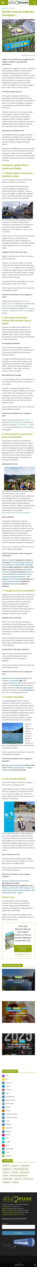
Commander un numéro (23, 948)
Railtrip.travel (6, 308)
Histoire (15, 1041)
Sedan (15, 1182)
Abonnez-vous (23, 954)
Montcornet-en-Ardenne (18, 1175)
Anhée (6, 1166)
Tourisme (11, 8)
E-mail (4, 1224)
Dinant (14, 1172)
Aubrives (24, 1008)
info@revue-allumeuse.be (15, 1208)
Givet (5, 1175)
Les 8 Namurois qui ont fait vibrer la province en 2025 (18, 1045)
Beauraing (25, 1166)
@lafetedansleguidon (15, 422)
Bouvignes (7, 1169)
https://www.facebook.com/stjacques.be (15, 513)
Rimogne (6, 1182)
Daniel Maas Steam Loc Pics (18, 311)
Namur (17, 1179)
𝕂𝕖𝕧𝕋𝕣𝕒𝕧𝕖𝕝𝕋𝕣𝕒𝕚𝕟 (8, 268)
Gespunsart (24, 1172)
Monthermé (7, 1179)
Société (4, 8)
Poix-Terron (27, 1179)
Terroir (8, 1008)
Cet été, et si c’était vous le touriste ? (18, 981)
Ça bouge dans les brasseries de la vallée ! (18, 1014)
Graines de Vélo (25, 420)
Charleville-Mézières (14, 1010)
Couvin (6, 1172)
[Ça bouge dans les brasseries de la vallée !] (18, 1012)
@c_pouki (24, 427)
